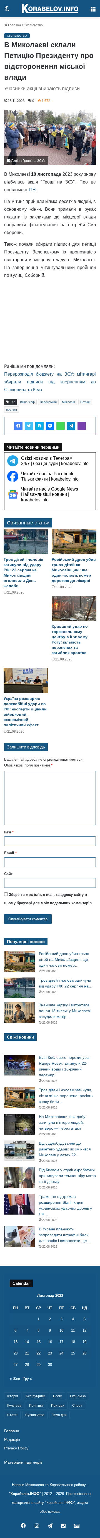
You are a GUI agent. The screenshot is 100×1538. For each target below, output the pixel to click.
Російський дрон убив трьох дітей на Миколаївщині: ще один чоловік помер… (64, 959)
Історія (12, 1396)
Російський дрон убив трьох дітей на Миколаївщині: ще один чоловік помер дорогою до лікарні (74, 570)
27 (16, 1365)
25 (73, 1353)
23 (50, 1353)
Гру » (27, 1379)
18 (73, 1342)
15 (39, 1342)
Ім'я (9, 832)
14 (27, 1342)
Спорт (77, 1406)
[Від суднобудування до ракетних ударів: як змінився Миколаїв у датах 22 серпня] (19, 1150)
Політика (36, 1406)
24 (61, 1353)
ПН (32, 189)
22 (39, 1353)
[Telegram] (71, 426)
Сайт (8, 874)
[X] (29, 426)
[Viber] (82, 426)
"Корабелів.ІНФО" (25, 1494)
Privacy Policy (16, 1448)
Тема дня (59, 1415)
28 (27, 1365)
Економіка (78, 1396)
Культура (14, 1406)
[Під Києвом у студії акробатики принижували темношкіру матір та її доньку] (19, 1177)
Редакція (12, 1440)
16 (50, 1342)
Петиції (85, 402)
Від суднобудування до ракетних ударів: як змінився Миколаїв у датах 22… (65, 1149)
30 (50, 1365)
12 (84, 1330)
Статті (12, 1415)
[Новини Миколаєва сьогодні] (50, 8)
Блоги (57, 1396)
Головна (14, 25)
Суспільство (33, 25)
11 (73, 1330)
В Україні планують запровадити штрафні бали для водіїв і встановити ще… (65, 1235)
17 (61, 1342)
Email (10, 853)
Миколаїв (68, 402)
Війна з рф (27, 402)
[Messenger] (50, 426)
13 (16, 1342)
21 (27, 1353)
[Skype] (39, 426)
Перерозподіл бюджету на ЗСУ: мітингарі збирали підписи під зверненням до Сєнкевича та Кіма (50, 382)
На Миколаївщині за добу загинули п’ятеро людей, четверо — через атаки (62, 1122)
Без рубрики (35, 1396)
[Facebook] (18, 426)
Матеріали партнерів (23, 1462)
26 (84, 1353)
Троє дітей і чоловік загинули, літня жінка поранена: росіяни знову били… (66, 1096)
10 (61, 1330)
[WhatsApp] (60, 426)
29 (39, 1365)
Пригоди (57, 1406)
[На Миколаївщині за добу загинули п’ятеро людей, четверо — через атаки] (19, 1124)
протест (11, 409)
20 (16, 1353)
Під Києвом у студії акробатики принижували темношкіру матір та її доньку (67, 1176)
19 (84, 1342)
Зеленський (48, 402)
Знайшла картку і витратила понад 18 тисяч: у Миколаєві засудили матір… (65, 1011)
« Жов (15, 1379)
